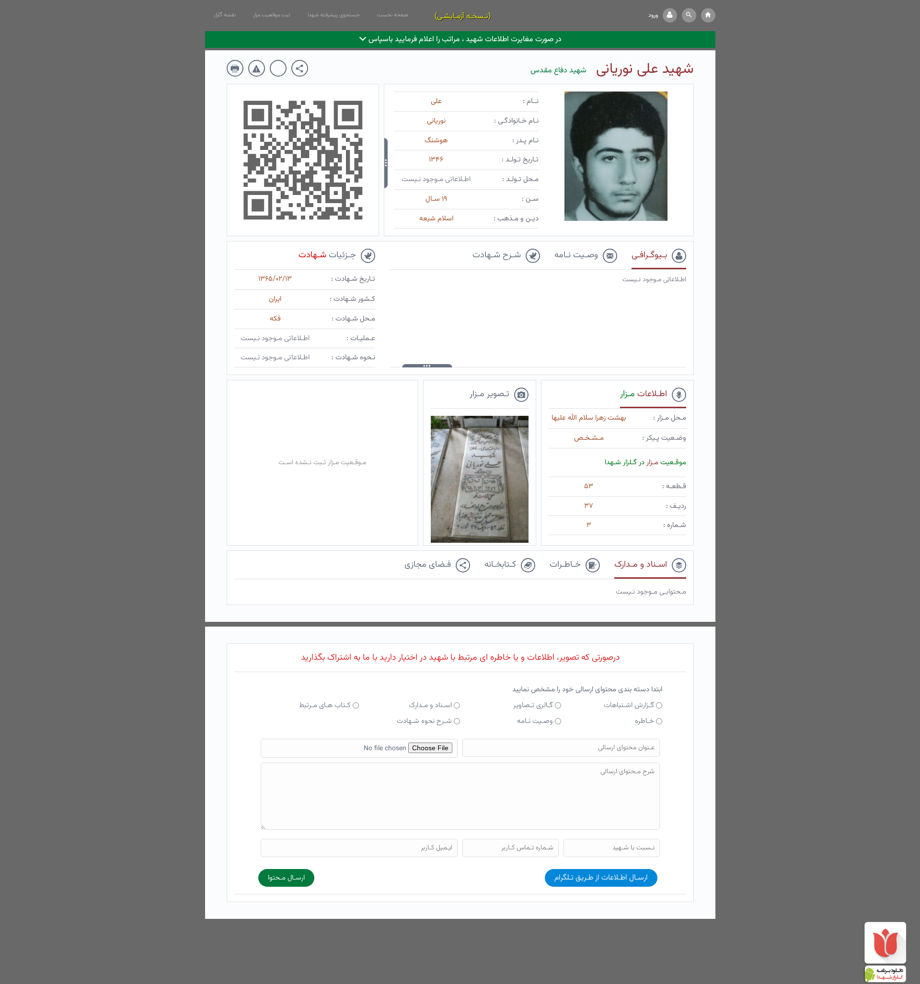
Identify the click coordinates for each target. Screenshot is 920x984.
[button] (689, 15)
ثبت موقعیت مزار (271, 15)
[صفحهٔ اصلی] (708, 15)
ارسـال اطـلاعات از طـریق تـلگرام (601, 878)
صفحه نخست (392, 15)
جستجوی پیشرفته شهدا (334, 15)
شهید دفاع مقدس (558, 71)
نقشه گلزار (225, 15)
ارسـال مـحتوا (286, 877)
